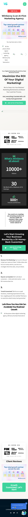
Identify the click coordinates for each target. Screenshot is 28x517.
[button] (14, 11)
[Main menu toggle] (25, 4)
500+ (14, 199)
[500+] (14, 196)
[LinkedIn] (10, 512)
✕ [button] (26, 503)
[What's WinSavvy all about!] (14, 156)
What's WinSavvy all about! (14, 159)
